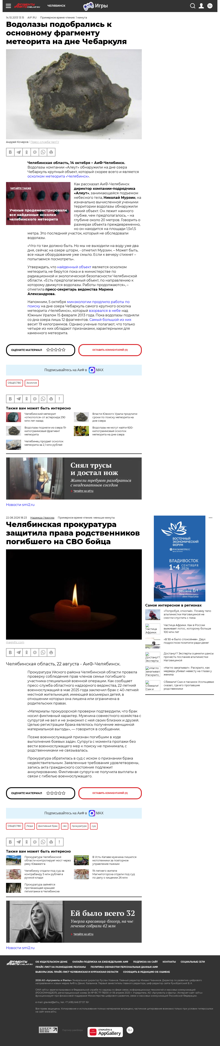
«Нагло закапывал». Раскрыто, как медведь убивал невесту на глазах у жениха (188, 671)
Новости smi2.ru (20, 505)
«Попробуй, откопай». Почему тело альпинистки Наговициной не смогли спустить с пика (187, 614)
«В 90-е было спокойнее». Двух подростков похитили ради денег (186, 641)
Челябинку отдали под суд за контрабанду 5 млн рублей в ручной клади (44, 874)
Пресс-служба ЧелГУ (45, 142)
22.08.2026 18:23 (16, 517)
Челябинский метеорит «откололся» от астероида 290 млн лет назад (44, 417)
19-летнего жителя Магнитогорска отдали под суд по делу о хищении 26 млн (113, 874)
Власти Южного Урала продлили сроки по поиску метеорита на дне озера (114, 417)
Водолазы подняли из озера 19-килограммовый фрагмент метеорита (45, 431)
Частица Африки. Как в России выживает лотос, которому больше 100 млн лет (187, 628)
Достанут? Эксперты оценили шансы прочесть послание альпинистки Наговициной (189, 657)
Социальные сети (193, 961)
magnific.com (15, 642)
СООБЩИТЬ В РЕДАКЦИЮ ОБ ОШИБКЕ (146, 972)
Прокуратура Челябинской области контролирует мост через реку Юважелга (47, 860)
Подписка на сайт (145, 961)
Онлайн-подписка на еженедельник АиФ (100, 961)
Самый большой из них (110, 320)
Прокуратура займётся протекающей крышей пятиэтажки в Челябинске (42, 888)
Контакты (169, 961)
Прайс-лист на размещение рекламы (60, 967)
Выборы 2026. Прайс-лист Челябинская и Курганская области (76, 972)
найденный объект (74, 267)
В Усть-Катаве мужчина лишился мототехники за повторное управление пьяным (114, 860)
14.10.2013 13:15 (15, 17)
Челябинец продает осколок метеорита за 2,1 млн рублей (43, 443)
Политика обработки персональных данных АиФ (124, 967)
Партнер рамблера (72, 1030)
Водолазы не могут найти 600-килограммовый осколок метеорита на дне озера (112, 431)
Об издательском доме (51, 961)
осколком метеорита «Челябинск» (58, 176)
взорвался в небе (105, 311)
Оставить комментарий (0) (110, 350)
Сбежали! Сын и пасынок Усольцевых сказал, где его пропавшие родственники (189, 685)
